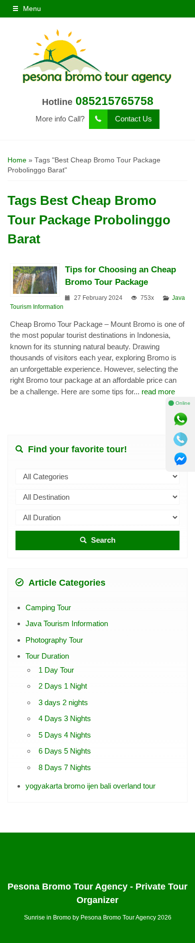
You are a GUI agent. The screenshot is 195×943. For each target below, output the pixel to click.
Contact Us (133, 118)
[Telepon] (180, 439)
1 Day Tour (56, 670)
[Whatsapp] (180, 419)
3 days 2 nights (63, 702)
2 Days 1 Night (62, 686)
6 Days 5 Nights (64, 751)
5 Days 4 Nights (64, 735)
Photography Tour (54, 640)
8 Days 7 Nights (64, 767)
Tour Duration (47, 656)
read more (158, 391)
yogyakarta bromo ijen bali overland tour (91, 786)
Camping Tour (48, 607)
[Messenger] (180, 459)
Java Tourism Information (67, 623)
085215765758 (115, 101)
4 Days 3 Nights (64, 718)
